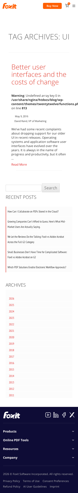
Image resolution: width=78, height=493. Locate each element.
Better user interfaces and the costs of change (38, 74)
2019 (11, 343)
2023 (11, 318)
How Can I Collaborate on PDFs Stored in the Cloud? (33, 211)
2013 (11, 382)
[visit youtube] (48, 415)
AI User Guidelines (35, 486)
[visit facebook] (64, 415)
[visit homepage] (9, 6)
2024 (11, 311)
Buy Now (52, 6)
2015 (11, 369)
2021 (11, 331)
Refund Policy (11, 486)
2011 (11, 395)
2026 (11, 298)
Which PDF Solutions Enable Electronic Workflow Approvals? (37, 267)
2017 (11, 356)
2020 (11, 337)
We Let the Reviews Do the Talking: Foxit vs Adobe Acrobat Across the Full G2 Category (36, 239)
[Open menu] (74, 6)
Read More (19, 164)
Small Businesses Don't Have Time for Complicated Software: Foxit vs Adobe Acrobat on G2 (37, 254)
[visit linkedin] (56, 415)
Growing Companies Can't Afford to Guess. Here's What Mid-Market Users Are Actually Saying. (37, 224)
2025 (11, 305)
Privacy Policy (11, 481)
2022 (11, 324)
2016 (11, 363)
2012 (11, 389)
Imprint (54, 486)
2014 (11, 376)
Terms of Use (31, 481)
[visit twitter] (72, 415)
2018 (11, 350)
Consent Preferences (56, 481)
